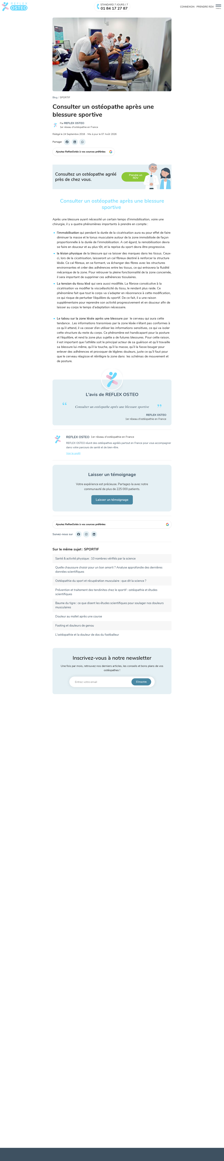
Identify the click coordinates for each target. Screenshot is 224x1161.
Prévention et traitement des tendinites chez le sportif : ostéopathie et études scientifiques (106, 592)
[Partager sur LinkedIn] (75, 142)
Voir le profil (73, 453)
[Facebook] (78, 534)
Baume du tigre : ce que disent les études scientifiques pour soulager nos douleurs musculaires (109, 605)
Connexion (187, 6)
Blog (54, 97)
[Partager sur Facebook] (67, 142)
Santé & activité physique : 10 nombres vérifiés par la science (95, 559)
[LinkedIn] (94, 534)
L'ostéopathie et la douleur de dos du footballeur (87, 635)
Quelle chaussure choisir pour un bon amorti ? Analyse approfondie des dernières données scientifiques (108, 569)
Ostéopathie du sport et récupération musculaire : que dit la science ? (100, 581)
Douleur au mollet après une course (78, 616)
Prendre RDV (205, 6)
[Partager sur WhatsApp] (82, 142)
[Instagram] (86, 534)
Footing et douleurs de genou (74, 626)
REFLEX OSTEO (74, 123)
